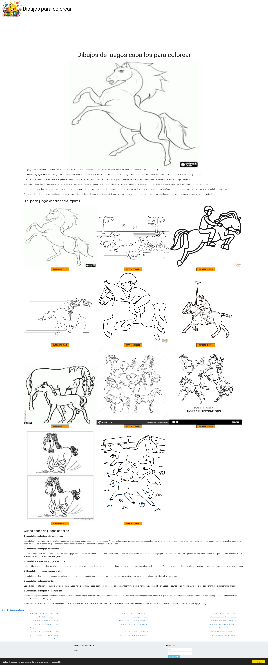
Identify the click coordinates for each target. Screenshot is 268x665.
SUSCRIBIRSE (173, 657)
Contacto (77, 650)
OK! (258, 661)
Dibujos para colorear (47, 9)
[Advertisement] (134, 33)
